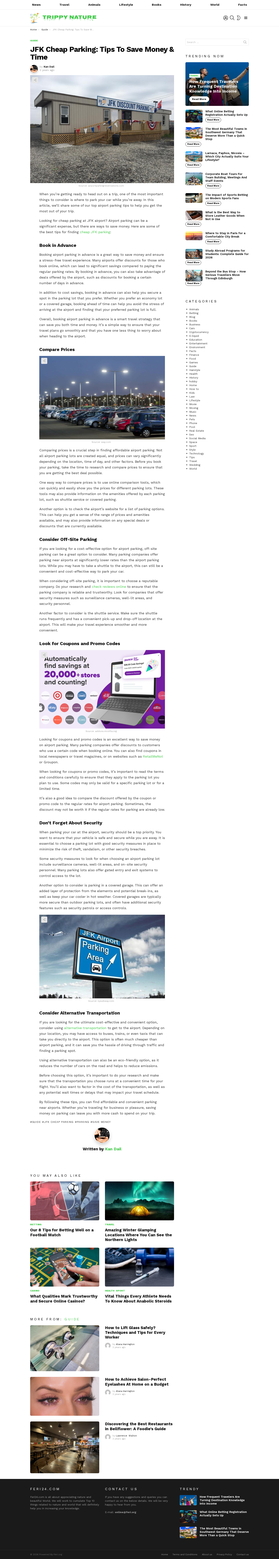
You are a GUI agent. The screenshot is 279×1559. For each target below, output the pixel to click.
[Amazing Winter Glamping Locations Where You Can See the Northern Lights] (139, 1200)
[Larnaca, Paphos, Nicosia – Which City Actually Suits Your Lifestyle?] (194, 156)
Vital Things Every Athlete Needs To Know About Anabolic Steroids (138, 1298)
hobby (193, 381)
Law (192, 396)
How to (194, 388)
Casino (34, 1290)
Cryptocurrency (199, 332)
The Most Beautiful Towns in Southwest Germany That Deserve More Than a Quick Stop (226, 134)
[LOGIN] (225, 18)
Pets (192, 419)
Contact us (242, 1554)
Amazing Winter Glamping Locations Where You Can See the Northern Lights (138, 1235)
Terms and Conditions (185, 1554)
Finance (194, 354)
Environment (197, 347)
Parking (83, 1121)
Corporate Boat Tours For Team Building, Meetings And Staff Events (226, 177)
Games (193, 362)
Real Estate (196, 430)
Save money (101, 1121)
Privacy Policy (224, 1554)
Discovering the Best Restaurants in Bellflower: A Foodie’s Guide (139, 1426)
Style (192, 449)
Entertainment (198, 343)
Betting (36, 1224)
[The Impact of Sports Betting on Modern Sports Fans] (194, 198)
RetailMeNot (153, 756)
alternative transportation (85, 1028)
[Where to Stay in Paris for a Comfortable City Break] (194, 235)
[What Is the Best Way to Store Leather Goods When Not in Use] (194, 215)
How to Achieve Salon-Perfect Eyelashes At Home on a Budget (137, 1381)
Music (192, 411)
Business (194, 324)
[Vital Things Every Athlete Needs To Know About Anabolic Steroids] (139, 1267)
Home (193, 385)
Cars (192, 328)
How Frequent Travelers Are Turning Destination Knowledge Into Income (222, 1500)
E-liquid (194, 335)
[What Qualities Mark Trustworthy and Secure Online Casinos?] (64, 1267)
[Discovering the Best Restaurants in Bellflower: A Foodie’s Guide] (64, 1447)
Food (192, 358)
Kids (192, 392)
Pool (192, 426)
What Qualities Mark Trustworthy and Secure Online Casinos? (64, 1298)
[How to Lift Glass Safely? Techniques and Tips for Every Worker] (64, 1348)
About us (207, 1554)
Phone (193, 423)
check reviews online (109, 587)
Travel (64, 4)
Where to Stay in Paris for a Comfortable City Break (225, 234)
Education (195, 339)
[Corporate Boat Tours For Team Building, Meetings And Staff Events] (194, 178)
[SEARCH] (232, 18)
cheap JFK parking (95, 232)
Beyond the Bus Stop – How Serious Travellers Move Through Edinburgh (225, 275)
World (214, 4)
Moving (193, 407)
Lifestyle (126, 4)
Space (193, 442)
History (185, 4)
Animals (94, 4)
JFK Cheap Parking (58, 1121)
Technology (196, 453)
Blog (192, 316)
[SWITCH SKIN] (238, 18)
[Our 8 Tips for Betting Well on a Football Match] (64, 1200)
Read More (213, 120)
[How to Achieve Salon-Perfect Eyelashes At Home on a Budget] (64, 1396)
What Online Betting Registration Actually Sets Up (226, 113)
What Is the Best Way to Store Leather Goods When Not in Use (224, 216)
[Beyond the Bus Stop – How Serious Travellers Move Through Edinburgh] (194, 275)
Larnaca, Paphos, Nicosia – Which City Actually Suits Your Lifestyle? (227, 156)
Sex (191, 434)
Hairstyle (194, 369)
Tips (192, 457)
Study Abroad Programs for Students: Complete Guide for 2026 (227, 254)
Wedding (194, 464)
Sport (120, 1290)
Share (35, 80)
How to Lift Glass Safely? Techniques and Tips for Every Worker (135, 1332)
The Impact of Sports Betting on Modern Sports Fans (226, 196)
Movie (193, 404)
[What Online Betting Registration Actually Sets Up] (194, 116)
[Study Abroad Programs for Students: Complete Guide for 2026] (194, 254)
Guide (36, 1121)
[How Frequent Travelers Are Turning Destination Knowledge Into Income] (217, 84)
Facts (242, 4)
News (36, 4)
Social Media (197, 438)
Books (156, 4)
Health (109, 1290)
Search (245, 43)
